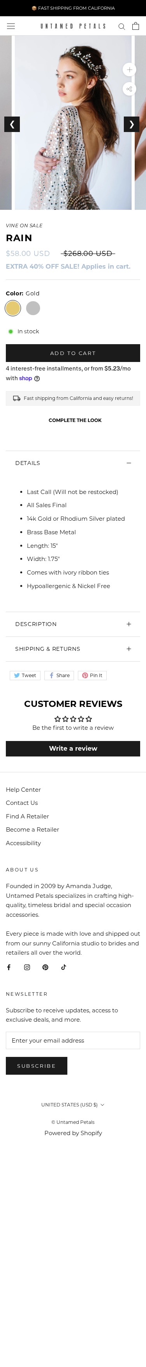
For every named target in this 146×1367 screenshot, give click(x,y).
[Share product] (129, 89)
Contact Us (22, 802)
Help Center (23, 789)
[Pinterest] (45, 967)
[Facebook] (9, 967)
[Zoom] (129, 69)
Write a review (73, 748)
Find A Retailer (27, 816)
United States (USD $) (69, 1105)
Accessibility (23, 843)
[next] (137, 213)
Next (131, 124)
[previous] (9, 213)
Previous (12, 124)
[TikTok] (64, 967)
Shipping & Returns (48, 648)
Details (27, 463)
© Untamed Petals (73, 1122)
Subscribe (36, 1066)
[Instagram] (27, 967)
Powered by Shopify (73, 1133)
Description (36, 624)
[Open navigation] (11, 26)
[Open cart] (135, 26)
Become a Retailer (32, 829)
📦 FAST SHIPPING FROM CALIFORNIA (73, 8)
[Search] (121, 25)
